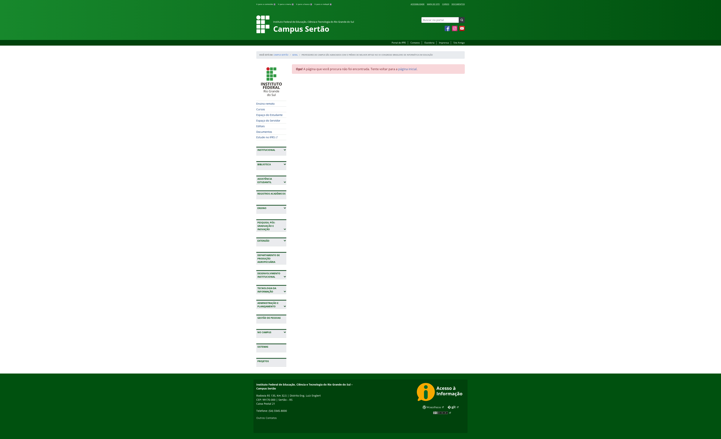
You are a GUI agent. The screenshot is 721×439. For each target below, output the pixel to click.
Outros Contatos (266, 418)
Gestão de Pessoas (269, 317)
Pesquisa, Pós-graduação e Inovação (271, 226)
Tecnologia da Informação (271, 290)
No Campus (271, 332)
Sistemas (262, 346)
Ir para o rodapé (322, 4)
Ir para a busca (303, 4)
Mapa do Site (433, 4)
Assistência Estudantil (271, 180)
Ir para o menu (285, 4)
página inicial (407, 69)
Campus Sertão (281, 54)
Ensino (271, 208)
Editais (260, 126)
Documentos (458, 4)
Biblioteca (271, 164)
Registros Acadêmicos (271, 193)
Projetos (263, 361)
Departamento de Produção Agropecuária (268, 259)
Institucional (271, 150)
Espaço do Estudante (269, 115)
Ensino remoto (265, 103)
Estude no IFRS (265, 137)
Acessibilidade (418, 4)
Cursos (445, 4)
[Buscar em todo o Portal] (462, 20)
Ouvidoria (429, 42)
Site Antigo (459, 42)
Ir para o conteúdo (265, 4)
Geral (295, 54)
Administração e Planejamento (271, 304)
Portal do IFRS (399, 42)
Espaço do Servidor (268, 120)
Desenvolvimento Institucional (271, 275)
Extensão (271, 240)
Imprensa (444, 42)
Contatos (415, 42)
